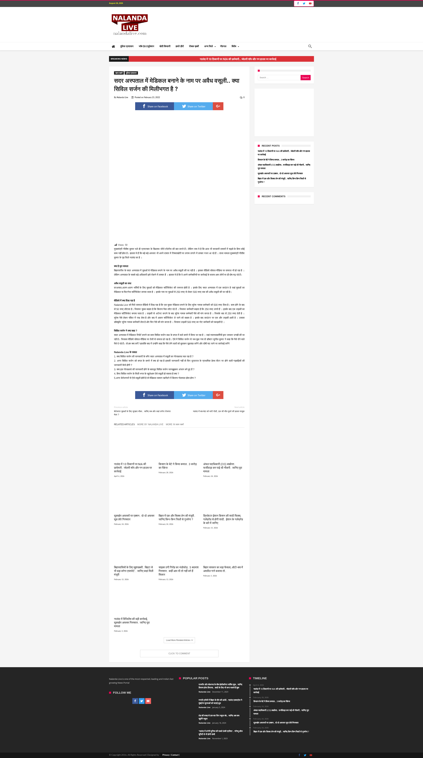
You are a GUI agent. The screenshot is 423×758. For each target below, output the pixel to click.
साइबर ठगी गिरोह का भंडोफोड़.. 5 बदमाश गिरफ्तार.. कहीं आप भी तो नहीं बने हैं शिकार (179, 571)
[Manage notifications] (6, 752)
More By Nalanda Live (150, 424)
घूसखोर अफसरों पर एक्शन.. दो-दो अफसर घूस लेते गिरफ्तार (134, 517)
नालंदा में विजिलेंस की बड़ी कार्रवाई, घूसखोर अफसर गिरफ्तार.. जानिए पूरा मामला (132, 623)
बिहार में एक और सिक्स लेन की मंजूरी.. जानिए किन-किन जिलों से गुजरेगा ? (177, 517)
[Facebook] (297, 3)
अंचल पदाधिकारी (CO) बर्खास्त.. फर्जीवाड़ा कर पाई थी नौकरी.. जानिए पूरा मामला (222, 468)
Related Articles (124, 424)
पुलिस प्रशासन (131, 73)
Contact (175, 755)
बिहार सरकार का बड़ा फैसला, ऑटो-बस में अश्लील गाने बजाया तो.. (223, 569)
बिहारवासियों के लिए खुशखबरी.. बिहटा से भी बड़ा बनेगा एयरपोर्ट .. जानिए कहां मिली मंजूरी (133, 571)
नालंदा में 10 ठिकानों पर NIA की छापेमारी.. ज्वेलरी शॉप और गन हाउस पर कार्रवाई (211, 59)
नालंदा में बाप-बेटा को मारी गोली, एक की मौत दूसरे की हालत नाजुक (219, 409)
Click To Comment (179, 653)
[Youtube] (310, 3)
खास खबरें (118, 73)
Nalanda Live (122, 97)
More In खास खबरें (175, 424)
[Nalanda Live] (129, 12)
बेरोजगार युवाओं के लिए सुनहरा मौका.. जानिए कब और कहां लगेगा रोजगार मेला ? (142, 411)
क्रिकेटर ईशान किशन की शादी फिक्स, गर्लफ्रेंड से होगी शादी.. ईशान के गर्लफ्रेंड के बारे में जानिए (223, 519)
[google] (218, 106)
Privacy (166, 755)
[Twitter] (304, 3)
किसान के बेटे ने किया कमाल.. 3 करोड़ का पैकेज (178, 466)
